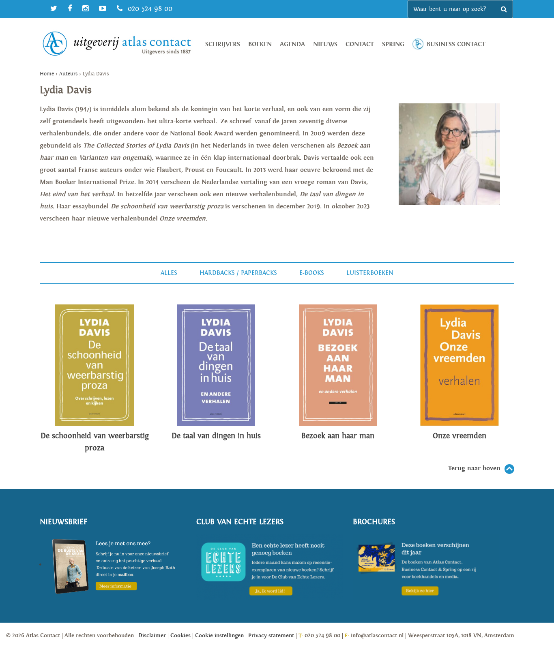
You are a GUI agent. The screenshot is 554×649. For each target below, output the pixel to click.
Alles (169, 273)
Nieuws (325, 44)
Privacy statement (271, 635)
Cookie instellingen (219, 635)
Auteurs (68, 74)
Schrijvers (222, 44)
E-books (311, 273)
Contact (360, 44)
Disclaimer (152, 635)
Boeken (260, 44)
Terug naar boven (474, 468)
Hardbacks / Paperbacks (238, 273)
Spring (393, 44)
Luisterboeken (369, 273)
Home (47, 74)
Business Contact (456, 44)
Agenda (292, 44)
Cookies (180, 635)
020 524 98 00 (148, 8)
